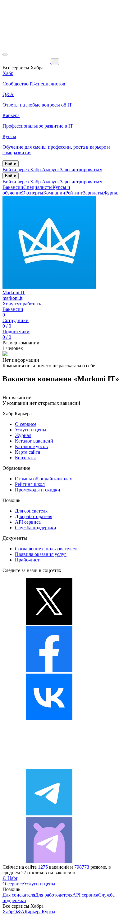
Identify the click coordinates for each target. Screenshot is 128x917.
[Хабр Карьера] (26, 61)
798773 (81, 867)
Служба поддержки (35, 527)
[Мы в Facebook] (49, 670)
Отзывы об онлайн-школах (43, 478)
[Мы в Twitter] (49, 623)
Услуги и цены (30, 429)
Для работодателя (33, 516)
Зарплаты (93, 192)
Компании (54, 192)
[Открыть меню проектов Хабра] (4, 54)
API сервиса (28, 522)
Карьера (33, 911)
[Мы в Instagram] (49, 766)
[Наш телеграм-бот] (49, 861)
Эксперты (32, 192)
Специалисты (38, 187)
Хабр (7, 911)
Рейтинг (74, 192)
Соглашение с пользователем (46, 548)
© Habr (9, 878)
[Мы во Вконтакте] (49, 718)
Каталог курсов (31, 446)
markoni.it (12, 298)
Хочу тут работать (21, 303)
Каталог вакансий (34, 440)
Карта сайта (27, 452)
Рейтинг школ (30, 484)
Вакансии (12, 187)
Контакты (25, 457)
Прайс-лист (27, 559)
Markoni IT (13, 292)
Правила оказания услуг (40, 554)
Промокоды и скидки (37, 489)
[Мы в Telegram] (49, 813)
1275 (43, 867)
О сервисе (25, 424)
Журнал (111, 192)
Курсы (48, 911)
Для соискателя (31, 510)
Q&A (19, 911)
